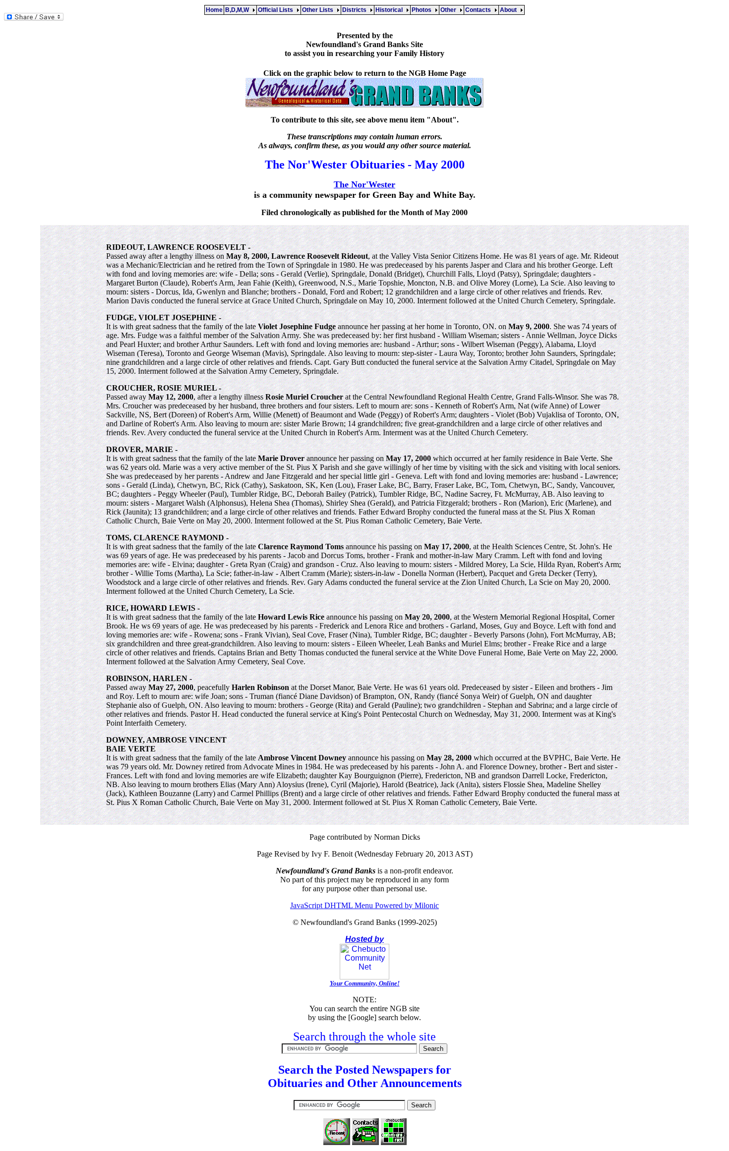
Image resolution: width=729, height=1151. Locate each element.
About (510, 9)
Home (214, 9)
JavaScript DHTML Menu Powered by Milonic (364, 905)
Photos (423, 9)
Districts (355, 9)
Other (449, 9)
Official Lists (277, 9)
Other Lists (319, 9)
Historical (390, 9)
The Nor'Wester (364, 184)
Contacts (479, 9)
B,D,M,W (238, 9)
